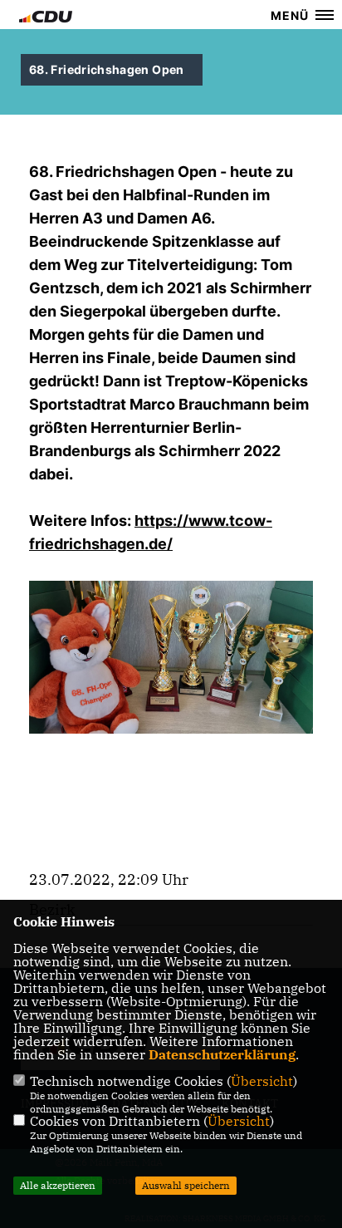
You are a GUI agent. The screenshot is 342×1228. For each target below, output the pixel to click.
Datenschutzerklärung (222, 1054)
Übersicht (262, 1081)
